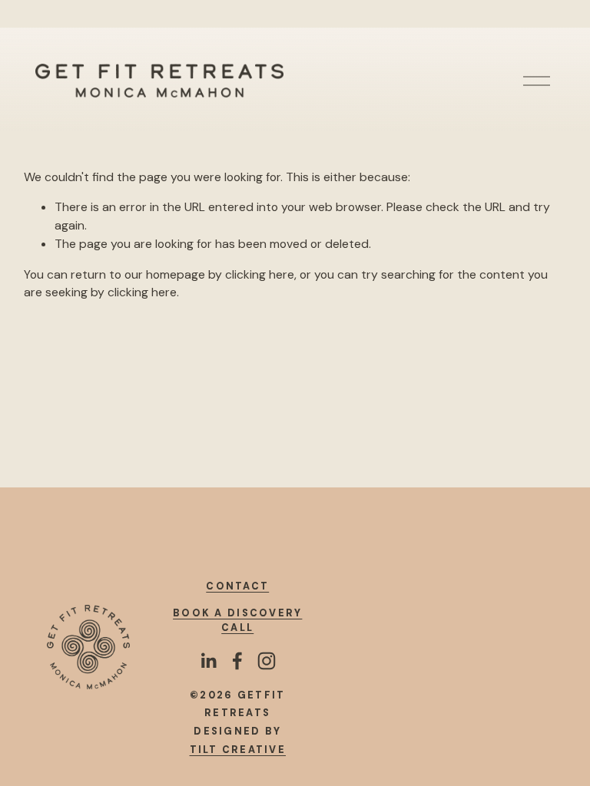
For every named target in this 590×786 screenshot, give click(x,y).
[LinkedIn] (208, 661)
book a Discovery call (237, 620)
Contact (237, 586)
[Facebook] (237, 661)
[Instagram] (266, 661)
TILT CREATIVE (238, 750)
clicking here (259, 274)
